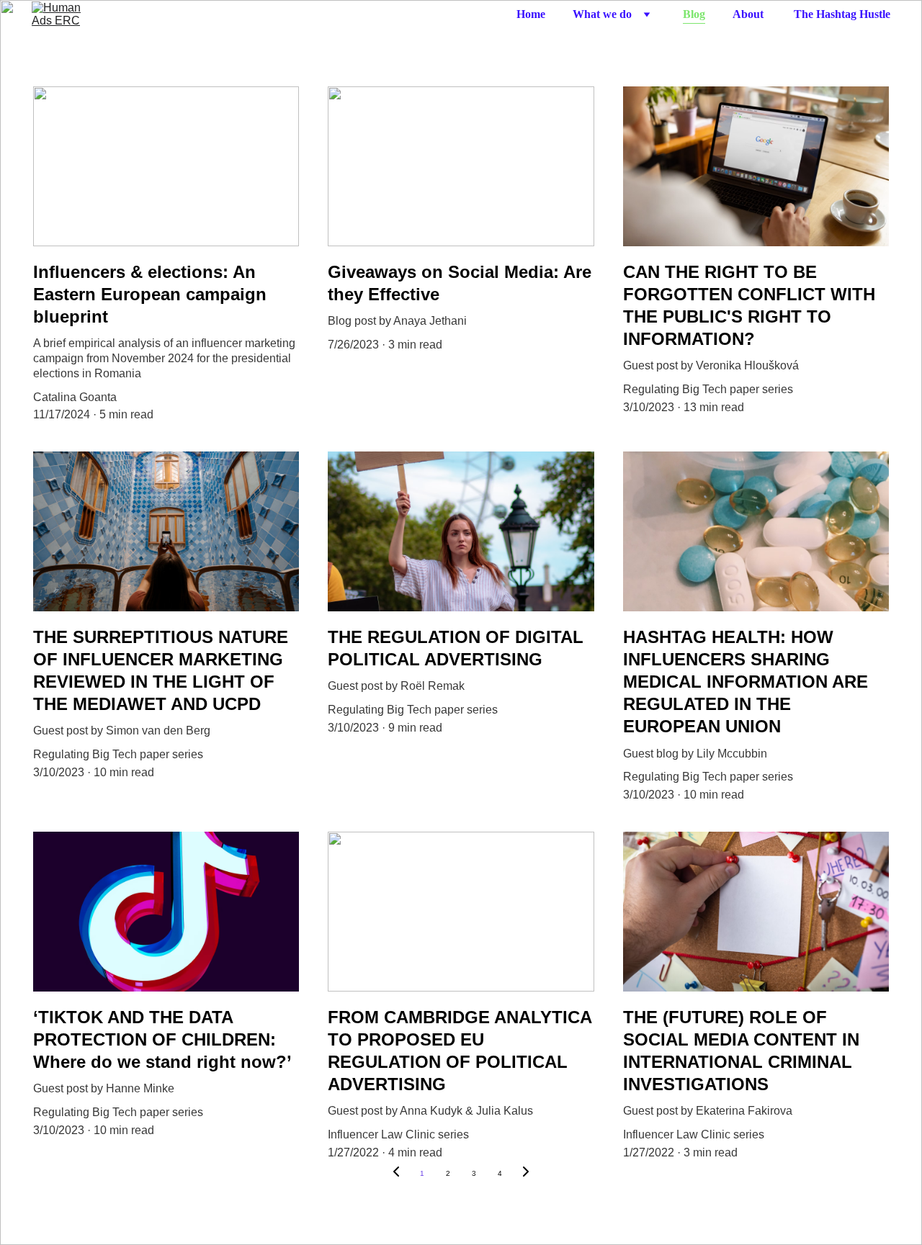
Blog (694, 14)
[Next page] (526, 1174)
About (749, 14)
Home (530, 14)
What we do (602, 14)
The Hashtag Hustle (842, 14)
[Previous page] (396, 1174)
